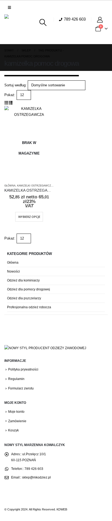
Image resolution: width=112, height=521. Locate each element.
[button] (9, 7)
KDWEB (62, 509)
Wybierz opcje (29, 217)
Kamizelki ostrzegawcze (35, 185)
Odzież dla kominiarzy (23, 280)
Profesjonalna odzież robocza (29, 307)
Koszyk (13, 430)
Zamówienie (17, 421)
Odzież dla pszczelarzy (24, 298)
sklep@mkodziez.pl (36, 477)
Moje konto (16, 411)
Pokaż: (9, 95)
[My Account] (101, 19)
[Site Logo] (19, 29)
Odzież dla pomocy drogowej (28, 289)
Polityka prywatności (23, 369)
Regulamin (16, 379)
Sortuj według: (15, 85)
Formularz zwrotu (21, 388)
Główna (9, 185)
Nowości (13, 271)
